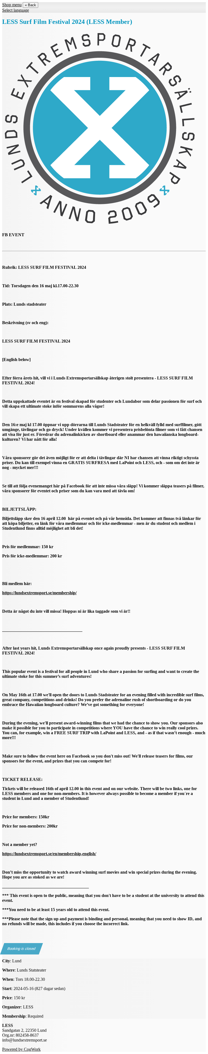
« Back (30, 5)
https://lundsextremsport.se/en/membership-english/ (49, 853)
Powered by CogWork (21, 1049)
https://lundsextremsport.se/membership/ (39, 592)
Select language (15, 10)
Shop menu (12, 4)
